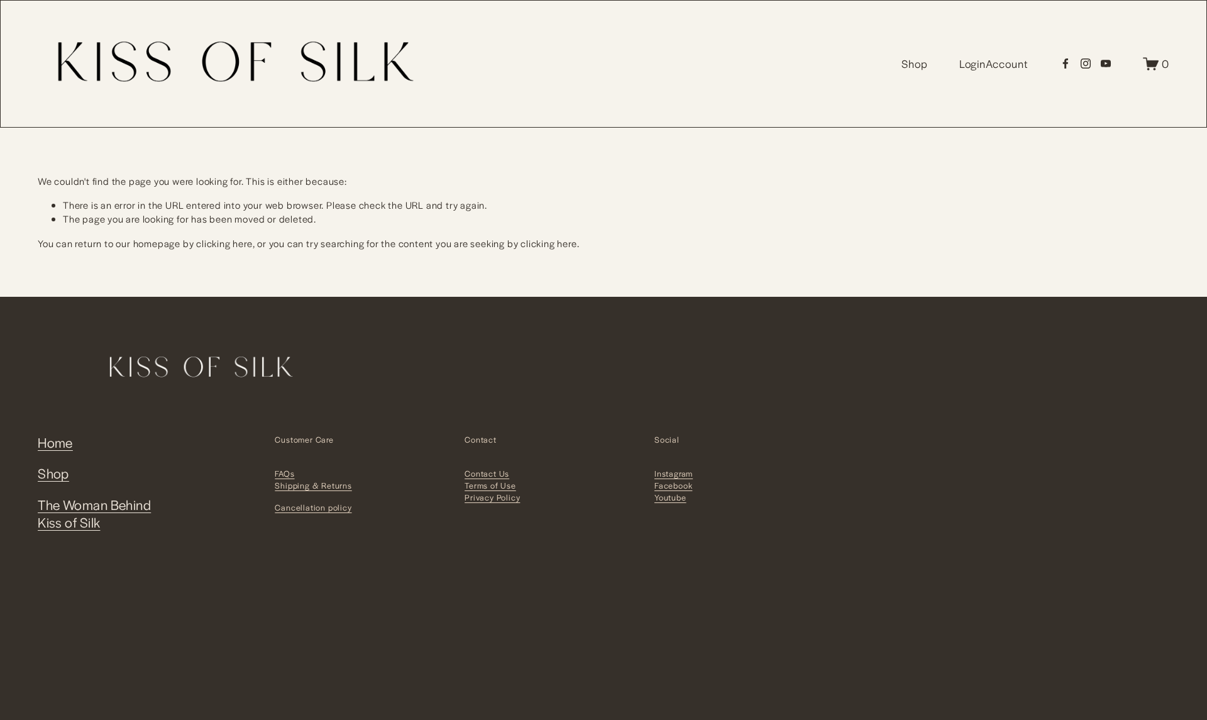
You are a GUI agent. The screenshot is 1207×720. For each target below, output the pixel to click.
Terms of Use (490, 485)
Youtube (670, 497)
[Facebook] (1065, 63)
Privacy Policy (492, 497)
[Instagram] (1085, 63)
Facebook (673, 485)
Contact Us (487, 473)
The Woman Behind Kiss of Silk (94, 513)
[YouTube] (1106, 63)
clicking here (224, 243)
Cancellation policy (313, 507)
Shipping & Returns (313, 485)
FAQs (284, 473)
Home (55, 442)
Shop (53, 473)
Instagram (673, 473)
